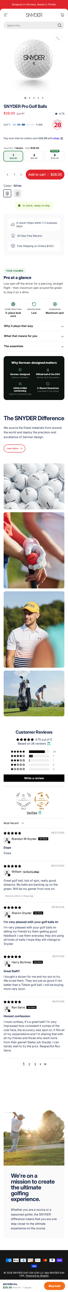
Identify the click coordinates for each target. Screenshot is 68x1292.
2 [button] (29, 1064)
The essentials (13, 346)
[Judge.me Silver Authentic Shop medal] (23, 799)
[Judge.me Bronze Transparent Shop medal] (41, 799)
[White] (7, 193)
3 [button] (35, 1064)
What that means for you (20, 336)
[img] (12, 833)
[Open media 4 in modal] (57, 38)
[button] (18, 751)
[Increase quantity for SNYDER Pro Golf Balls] (21, 174)
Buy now (54, 1286)
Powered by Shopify (37, 1275)
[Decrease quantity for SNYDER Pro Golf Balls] (7, 174)
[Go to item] (25, 98)
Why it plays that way (18, 326)
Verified (32, 813)
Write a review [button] (34, 778)
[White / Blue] (17, 193)
